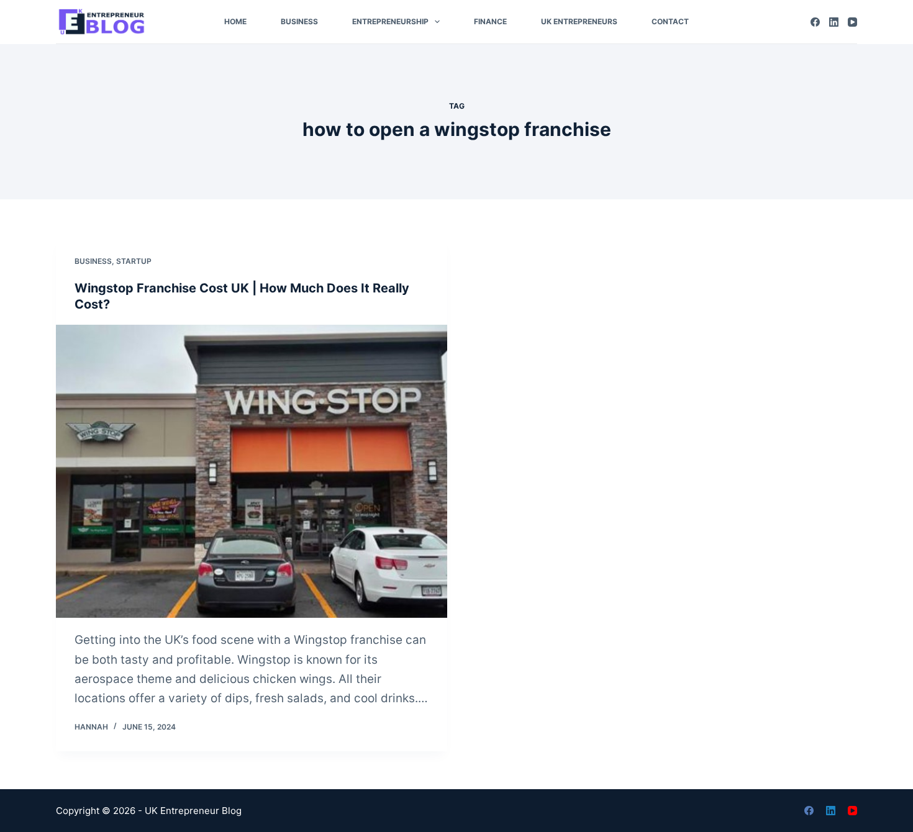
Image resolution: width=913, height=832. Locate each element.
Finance (490, 21)
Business (299, 21)
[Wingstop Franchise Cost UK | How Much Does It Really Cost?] (251, 471)
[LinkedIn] (833, 22)
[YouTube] (852, 22)
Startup (134, 261)
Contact (670, 21)
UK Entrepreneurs (579, 21)
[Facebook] (815, 22)
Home (235, 21)
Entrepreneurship (390, 21)
